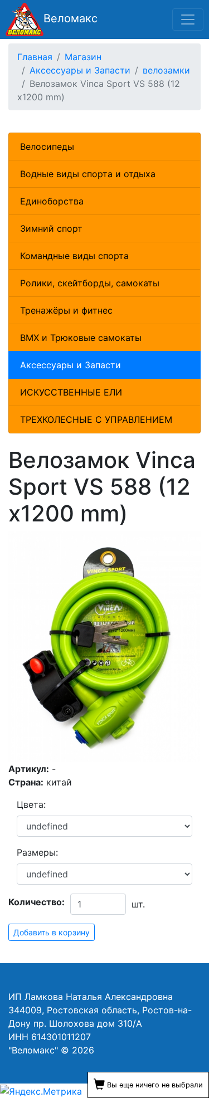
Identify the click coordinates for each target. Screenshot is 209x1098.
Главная (34, 56)
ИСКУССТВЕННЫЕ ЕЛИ (71, 392)
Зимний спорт (51, 228)
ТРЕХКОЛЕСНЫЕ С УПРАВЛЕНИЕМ (96, 419)
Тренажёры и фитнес (66, 310)
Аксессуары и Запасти (70, 364)
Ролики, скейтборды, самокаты (89, 283)
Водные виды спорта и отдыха (87, 173)
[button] (191, 541)
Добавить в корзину (51, 932)
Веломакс (70, 18)
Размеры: (37, 852)
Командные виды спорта (74, 255)
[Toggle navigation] (187, 19)
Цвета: (31, 804)
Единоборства (52, 201)
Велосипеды (47, 146)
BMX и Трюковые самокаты (81, 337)
